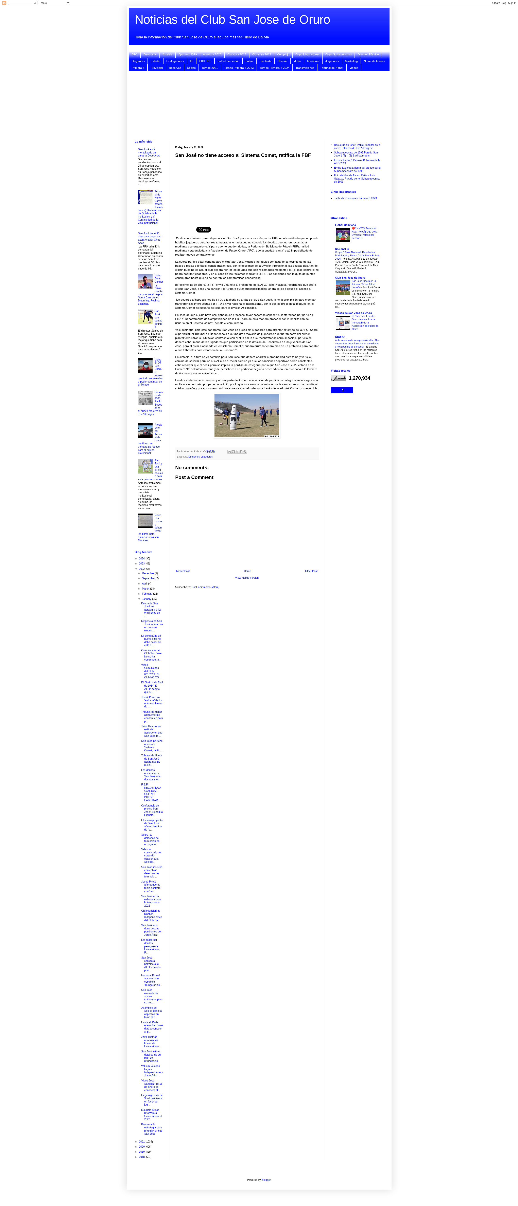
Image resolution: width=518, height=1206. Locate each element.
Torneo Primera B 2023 (239, 67)
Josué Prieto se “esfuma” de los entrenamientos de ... (151, 702)
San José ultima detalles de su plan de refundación (151, 1056)
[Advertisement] (259, 105)
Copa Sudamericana (338, 54)
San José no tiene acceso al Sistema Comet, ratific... (151, 745)
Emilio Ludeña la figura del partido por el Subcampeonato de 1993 (357, 169)
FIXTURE (205, 61)
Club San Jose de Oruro (350, 277)
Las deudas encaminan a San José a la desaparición (150, 774)
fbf (191, 61)
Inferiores (313, 61)
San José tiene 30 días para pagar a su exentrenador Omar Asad (150, 238)
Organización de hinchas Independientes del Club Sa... (151, 915)
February (147, 593)
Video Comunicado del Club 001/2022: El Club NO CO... (151, 671)
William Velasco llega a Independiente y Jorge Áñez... (152, 1070)
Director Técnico (368, 54)
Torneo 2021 (210, 67)
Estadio (155, 61)
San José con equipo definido (158, 319)
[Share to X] (237, 452)
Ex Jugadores (175, 61)
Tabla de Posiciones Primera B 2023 (355, 198)
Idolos (297, 61)
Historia (282, 61)
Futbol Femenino (228, 61)
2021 (142, 1141)
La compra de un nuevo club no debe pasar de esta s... (151, 640)
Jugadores (332, 61)
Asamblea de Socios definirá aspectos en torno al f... (151, 1012)
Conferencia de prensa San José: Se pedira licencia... (152, 810)
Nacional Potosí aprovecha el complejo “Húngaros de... (151, 980)
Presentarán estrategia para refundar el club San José (151, 1129)
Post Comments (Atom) (205, 587)
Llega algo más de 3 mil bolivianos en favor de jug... (152, 1100)
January (147, 598)
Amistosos (150, 54)
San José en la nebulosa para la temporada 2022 (151, 901)
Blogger (266, 1179)
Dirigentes (138, 61)
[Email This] (229, 452)
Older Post (311, 571)
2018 (142, 1156)
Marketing (351, 61)
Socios (191, 67)
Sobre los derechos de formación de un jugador (150, 839)
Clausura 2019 (261, 54)
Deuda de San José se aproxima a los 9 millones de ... (151, 609)
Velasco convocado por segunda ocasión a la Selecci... (151, 855)
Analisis (167, 54)
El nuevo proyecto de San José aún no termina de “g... (151, 825)
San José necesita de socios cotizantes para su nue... (151, 996)
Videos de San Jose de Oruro (353, 312)
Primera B (138, 67)
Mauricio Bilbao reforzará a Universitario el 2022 (151, 1114)
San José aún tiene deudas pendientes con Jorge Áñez (151, 930)
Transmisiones (305, 67)
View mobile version (247, 577)
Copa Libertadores (307, 54)
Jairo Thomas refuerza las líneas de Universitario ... (151, 1041)
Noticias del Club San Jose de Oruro (232, 19)
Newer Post (183, 571)
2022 (142, 568)
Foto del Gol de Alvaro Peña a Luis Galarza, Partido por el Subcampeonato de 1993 (357, 178)
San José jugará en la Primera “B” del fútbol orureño (364, 284)
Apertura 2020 (212, 54)
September (149, 578)
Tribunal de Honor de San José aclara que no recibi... (151, 760)
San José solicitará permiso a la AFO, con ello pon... (150, 964)
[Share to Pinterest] (245, 452)
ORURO (340, 336)
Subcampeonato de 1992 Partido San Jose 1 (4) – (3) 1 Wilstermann (356, 154)
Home (247, 571)
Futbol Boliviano (345, 224)
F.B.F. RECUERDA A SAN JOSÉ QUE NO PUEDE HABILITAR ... (151, 792)
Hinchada (265, 61)
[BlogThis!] (233, 452)
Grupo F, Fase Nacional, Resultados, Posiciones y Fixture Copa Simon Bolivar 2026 (357, 255)
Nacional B (342, 249)
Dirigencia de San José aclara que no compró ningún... (152, 625)
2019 (142, 1151)
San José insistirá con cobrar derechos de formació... (151, 872)
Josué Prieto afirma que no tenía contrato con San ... (150, 886)
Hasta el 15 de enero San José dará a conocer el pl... (152, 1027)
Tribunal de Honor (331, 67)
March (146, 588)
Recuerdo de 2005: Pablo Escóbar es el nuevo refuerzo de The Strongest (357, 146)
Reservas (175, 67)
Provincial (157, 67)
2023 (142, 563)
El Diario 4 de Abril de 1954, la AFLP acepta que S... (152, 687)
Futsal (249, 61)
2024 (142, 558)
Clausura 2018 (236, 54)
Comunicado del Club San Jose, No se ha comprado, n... (151, 655)
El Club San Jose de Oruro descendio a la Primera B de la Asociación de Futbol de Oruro (365, 323)
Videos (353, 67)
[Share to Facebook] (241, 452)
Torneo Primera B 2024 (275, 67)
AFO (134, 54)
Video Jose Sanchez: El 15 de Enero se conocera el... (151, 1085)
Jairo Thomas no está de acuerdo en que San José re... (151, 731)
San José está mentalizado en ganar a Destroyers (149, 152)
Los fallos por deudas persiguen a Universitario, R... (150, 946)
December (148, 573)
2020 (142, 1146)
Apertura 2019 (187, 54)
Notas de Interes (374, 61)
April (145, 583)
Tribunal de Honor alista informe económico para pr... (152, 716)
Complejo (283, 54)
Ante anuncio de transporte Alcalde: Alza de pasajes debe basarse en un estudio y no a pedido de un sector (357, 343)
